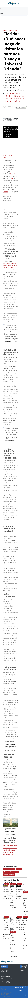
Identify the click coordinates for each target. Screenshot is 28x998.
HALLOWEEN (20, 884)
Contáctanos (19, 987)
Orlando (13, 174)
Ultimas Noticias (8, 982)
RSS (20, 990)
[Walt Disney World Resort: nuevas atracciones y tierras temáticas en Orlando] (5, 918)
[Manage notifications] (25, 995)
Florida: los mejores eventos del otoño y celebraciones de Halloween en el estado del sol (10, 850)
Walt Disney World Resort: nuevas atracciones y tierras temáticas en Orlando (7, 929)
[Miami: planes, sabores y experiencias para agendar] (5, 885)
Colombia (21, 10)
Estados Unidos (14, 871)
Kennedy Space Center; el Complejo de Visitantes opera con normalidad (14, 97)
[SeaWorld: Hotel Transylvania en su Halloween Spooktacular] (18, 918)
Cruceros (8, 976)
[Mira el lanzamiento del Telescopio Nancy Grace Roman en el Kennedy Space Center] (25, 889)
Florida (11, 178)
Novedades (13, 884)
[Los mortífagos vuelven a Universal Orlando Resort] (18, 885)
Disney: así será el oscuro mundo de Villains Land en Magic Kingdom (13, 897)
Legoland (19, 869)
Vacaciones (15, 10)
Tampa (5, 192)
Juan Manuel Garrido (9, 156)
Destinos (10, 10)
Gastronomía (9, 979)
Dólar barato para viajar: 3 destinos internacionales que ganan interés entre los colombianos (15, 946)
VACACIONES (14, 931)
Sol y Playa (7, 971)
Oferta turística (3, 971)
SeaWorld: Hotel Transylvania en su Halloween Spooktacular (20, 924)
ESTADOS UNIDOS (8, 884)
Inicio (5, 30)
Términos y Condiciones (7, 996)
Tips (26, 10)
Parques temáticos (9, 874)
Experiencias (13, 30)
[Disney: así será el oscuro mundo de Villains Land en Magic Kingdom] (12, 885)
